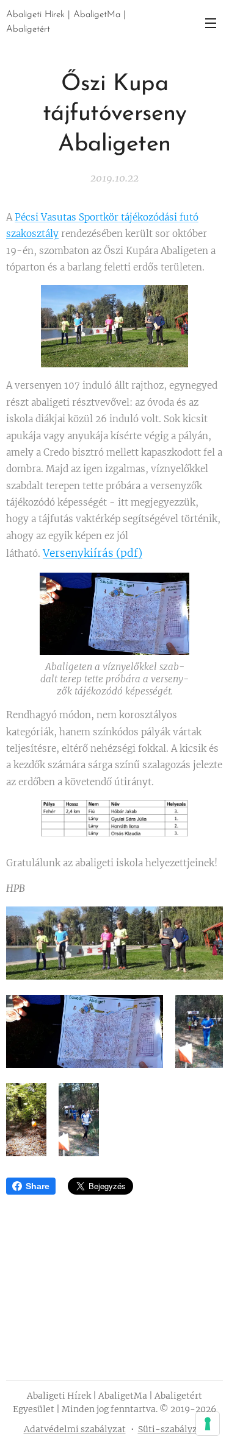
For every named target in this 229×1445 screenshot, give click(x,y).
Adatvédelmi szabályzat (75, 1429)
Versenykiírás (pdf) (92, 553)
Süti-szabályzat (172, 1429)
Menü (210, 22)
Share (37, 1186)
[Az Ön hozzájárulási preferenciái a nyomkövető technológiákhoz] (207, 1423)
